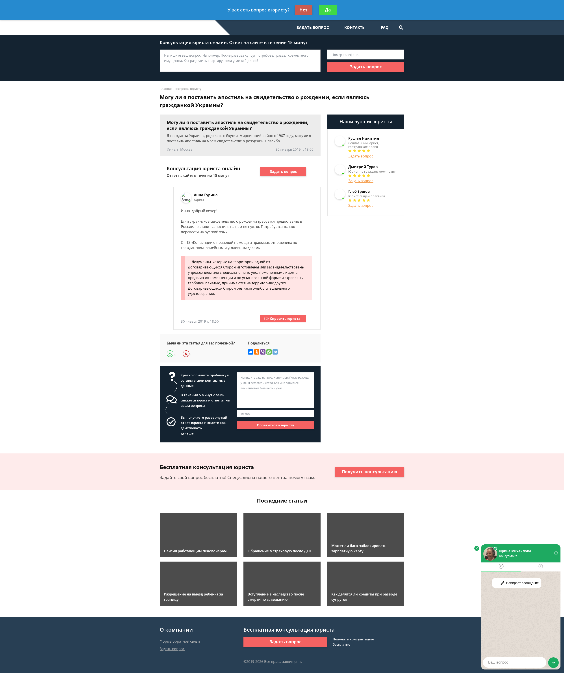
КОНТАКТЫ (354, 27)
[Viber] (262, 352)
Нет (303, 10)
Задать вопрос (366, 67)
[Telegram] (275, 352)
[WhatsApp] (269, 352)
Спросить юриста (285, 318)
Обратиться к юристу (275, 425)
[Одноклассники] (256, 352)
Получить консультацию (369, 472)
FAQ (385, 27)
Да (328, 10)
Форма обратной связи (180, 641)
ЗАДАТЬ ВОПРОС (313, 27)
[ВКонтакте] (250, 352)
